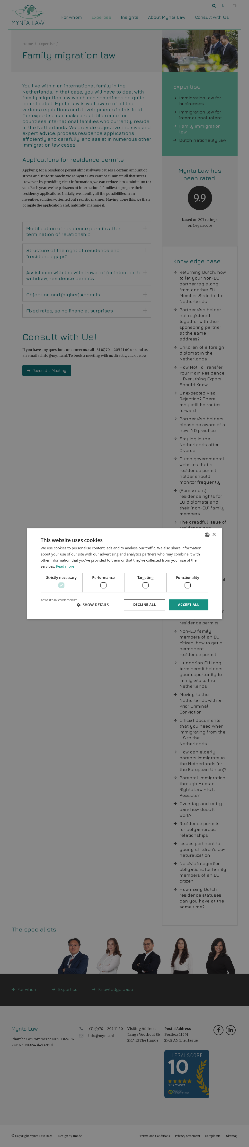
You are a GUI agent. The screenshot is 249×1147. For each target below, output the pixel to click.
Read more (65, 566)
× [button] (214, 534)
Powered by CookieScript (59, 600)
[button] (93, 604)
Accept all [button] (188, 604)
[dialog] (124, 573)
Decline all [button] (144, 604)
